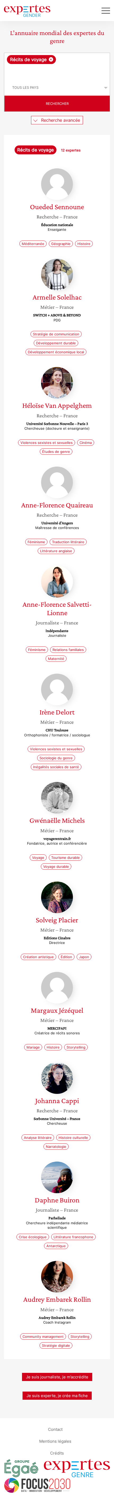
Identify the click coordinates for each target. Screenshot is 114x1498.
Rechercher (57, 103)
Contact (55, 1429)
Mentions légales (55, 1441)
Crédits (57, 1453)
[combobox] (57, 66)
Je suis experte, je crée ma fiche (57, 1395)
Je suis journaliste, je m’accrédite (57, 1376)
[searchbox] (57, 72)
